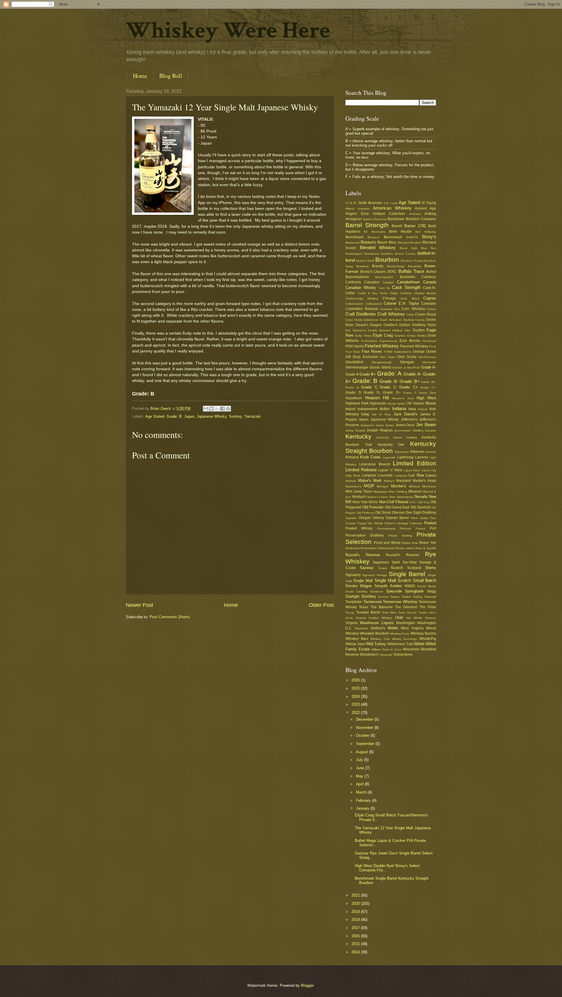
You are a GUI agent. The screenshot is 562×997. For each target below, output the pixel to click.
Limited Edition (414, 463)
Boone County (405, 253)
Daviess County (414, 319)
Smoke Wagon (358, 586)
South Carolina (356, 591)
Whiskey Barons (423, 633)
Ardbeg (430, 213)
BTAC (392, 271)
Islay (365, 414)
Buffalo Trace (411, 271)
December (365, 719)
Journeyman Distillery (409, 430)
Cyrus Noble (353, 319)
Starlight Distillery (360, 596)
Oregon (365, 518)
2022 (356, 712)
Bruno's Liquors (373, 271)
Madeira (350, 480)
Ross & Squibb (425, 548)
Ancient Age (425, 208)
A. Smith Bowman (368, 203)
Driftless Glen (401, 330)
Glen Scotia (407, 357)
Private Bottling (400, 535)
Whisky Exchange (404, 638)
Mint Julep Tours (358, 491)
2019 (356, 911)
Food (432, 346)
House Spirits (396, 403)
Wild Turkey (376, 644)
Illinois (430, 403)
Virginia (351, 623)
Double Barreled (379, 330)
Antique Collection (389, 213)
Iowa (412, 409)
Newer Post (139, 605)
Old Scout (383, 512)
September (366, 743)
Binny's (429, 236)
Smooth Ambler (388, 586)
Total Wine (389, 612)
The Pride (427, 607)
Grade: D (353, 392)
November (365, 727)
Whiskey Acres (399, 633)
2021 (356, 895)
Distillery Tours (424, 325)
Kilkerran (417, 451)
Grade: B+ (410, 381)
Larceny (421, 457)
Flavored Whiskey (414, 346)
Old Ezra (424, 502)
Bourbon (387, 259)
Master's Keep (424, 480)
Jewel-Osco (404, 425)
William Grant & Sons (386, 649)
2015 (356, 944)
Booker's (387, 253)
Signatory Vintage (374, 575)
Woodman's (369, 654)
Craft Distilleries (360, 313)
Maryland (403, 480)
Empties (400, 335)
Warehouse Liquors (376, 623)
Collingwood (373, 303)
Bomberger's (353, 253)
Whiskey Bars (356, 638)
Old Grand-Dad (397, 507)
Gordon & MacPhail (405, 367)
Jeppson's (367, 425)
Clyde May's (409, 298)
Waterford (361, 628)
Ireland (422, 409)
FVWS (388, 351)
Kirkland (352, 457)
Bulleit (431, 271)
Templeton (353, 602)
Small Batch (424, 580)
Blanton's (368, 242)
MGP (369, 485)
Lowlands (400, 475)
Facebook (429, 340)
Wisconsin (411, 649)
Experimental (388, 340)
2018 (356, 919)
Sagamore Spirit (386, 562)
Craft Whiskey (391, 313)
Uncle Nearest (355, 617)
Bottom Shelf (365, 260)
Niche (373, 502)
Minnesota (429, 486)
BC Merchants (374, 231)
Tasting (417, 596)
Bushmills (407, 277)
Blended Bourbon (410, 242)
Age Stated (154, 416)
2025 (356, 688)
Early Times (363, 335)
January (363, 808)
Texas (363, 607)
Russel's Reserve (362, 555)
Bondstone (371, 253)
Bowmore (362, 266)
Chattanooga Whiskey (361, 298)
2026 (356, 680)
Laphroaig (405, 457)
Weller (393, 628)
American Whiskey (392, 207)
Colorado (428, 303)
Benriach (374, 237)
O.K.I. (413, 502)
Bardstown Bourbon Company (412, 219)
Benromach (393, 237)
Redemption (369, 548)
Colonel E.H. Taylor (401, 303)
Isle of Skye (381, 414)
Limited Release (361, 469)
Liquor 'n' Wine (390, 470)
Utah (399, 617)
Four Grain (352, 351)
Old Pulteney (365, 512)
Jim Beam (426, 424)
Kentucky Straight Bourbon (390, 447)
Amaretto (364, 208)
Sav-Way (409, 562)
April (360, 784)
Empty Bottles (416, 335)
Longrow (369, 475)
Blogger (307, 985)
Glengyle (407, 362)
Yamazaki (252, 416)
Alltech (349, 208)
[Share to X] (217, 409)
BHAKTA (412, 237)
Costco (431, 309)
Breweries (414, 266)
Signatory (353, 575)
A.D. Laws (390, 203)
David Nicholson (391, 319)
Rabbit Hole (410, 542)
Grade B (352, 374)
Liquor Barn (412, 470)
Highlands (378, 403)
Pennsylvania (386, 528)
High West (426, 398)
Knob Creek (370, 457)
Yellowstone (402, 654)
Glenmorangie (356, 367)
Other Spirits (419, 518)
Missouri (415, 491)
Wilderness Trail (400, 644)
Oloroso (398, 512)
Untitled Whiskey (381, 617)
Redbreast (352, 548)
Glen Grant (387, 357)
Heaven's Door (403, 398)
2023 (356, 704)
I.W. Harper (415, 403)
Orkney (378, 518)
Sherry (430, 568)
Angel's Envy (357, 213)
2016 (356, 936)
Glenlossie (429, 362)
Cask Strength (406, 287)
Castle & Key (367, 293)
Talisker (406, 596)
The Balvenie (382, 607)
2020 (356, 903)
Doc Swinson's (355, 330)
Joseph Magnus (379, 430)
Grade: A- (412, 373)
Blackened (352, 242)
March (362, 792)
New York (360, 502)
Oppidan (351, 518)
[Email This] (206, 409)
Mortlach (359, 496)
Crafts (410, 314)
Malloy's (389, 480)
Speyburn (376, 591)
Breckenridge (396, 266)
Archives (415, 213)
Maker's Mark (370, 480)
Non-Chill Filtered (393, 502)
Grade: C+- (428, 387)
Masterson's (353, 486)
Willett (419, 644)
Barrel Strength (367, 225)
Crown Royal (425, 314)
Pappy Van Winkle (370, 523)
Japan (189, 416)
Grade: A (389, 373)
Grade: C (369, 387)
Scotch (397, 568)
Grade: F (410, 392)
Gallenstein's (402, 351)
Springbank (414, 591)
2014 (356, 952)
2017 (356, 928)
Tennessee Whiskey (400, 601)
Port (433, 528)
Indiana (399, 408)
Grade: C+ (408, 387)
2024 (356, 696)
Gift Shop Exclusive (361, 357)
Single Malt (363, 580)
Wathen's (378, 628)
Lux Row (416, 475)
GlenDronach (427, 357)
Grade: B (174, 416)
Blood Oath (409, 248)
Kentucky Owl (391, 444)
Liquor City (429, 470)
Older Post (321, 605)
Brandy (377, 266)
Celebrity (406, 293)
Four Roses (372, 351)
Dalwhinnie (371, 319)
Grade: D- (372, 392)
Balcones (380, 219)
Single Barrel (407, 574)
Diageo (376, 325)
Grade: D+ (392, 392)
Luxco (431, 475)
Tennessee (372, 601)
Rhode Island (405, 548)
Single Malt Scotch (392, 580)
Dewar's (362, 325)
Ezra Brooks (410, 340)
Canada (429, 282)
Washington (405, 623)
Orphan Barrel (397, 518)
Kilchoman (402, 451)
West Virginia (412, 628)
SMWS (409, 586)
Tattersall (430, 596)
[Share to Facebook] (222, 409)
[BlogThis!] (211, 409)
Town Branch (407, 612)
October (363, 735)
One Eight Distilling (420, 512)
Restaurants (386, 548)
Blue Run (428, 248)
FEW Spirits (354, 346)
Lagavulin (389, 457)
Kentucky (358, 436)
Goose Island (380, 367)
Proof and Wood (387, 542)
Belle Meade (400, 231)
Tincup (349, 612)
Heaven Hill (377, 397)
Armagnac (353, 219)
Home (140, 76)
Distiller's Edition (397, 325)
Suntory (235, 416)
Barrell (397, 226)
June (360, 768)
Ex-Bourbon (369, 340)
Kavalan (430, 430)
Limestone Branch (374, 464)
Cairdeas (429, 277)
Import (350, 409)
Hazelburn (353, 398)
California (353, 282)
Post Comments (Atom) (170, 617)
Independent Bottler (373, 409)
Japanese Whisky (212, 416)
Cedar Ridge (389, 293)
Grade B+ (367, 374)
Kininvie (431, 451)
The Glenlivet (406, 607)
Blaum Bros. (387, 242)
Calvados (371, 282)
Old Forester (373, 507)
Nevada (420, 496)
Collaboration (354, 303)
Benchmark (354, 237)
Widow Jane (355, 644)
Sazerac (367, 568)
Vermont (430, 617)
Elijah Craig (383, 335)
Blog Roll (170, 76)
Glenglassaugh (381, 362)
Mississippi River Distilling (390, 491)
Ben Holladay (425, 231)
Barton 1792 (415, 226)
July (360, 760)
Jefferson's (409, 419)
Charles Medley (425, 293)
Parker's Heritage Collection (404, 523)
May (360, 776)
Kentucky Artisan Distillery (396, 437)
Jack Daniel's (405, 414)
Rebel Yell (427, 542)
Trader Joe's (427, 612)
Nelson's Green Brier (381, 496)
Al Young (429, 203)
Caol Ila (384, 287)
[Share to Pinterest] (228, 409)
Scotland (414, 568)
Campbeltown (408, 282)
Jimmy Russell (355, 430)
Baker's (368, 219)
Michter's (398, 486)
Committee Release (361, 309)
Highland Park (357, 403)
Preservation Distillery (364, 535)
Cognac (429, 298)
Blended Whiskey (378, 247)
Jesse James (385, 425)
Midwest (414, 486)
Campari (388, 282)
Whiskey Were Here (228, 30)
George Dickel (424, 351)
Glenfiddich (354, 362)
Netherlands (405, 496)
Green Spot (427, 392)
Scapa (382, 568)
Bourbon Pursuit (412, 260)
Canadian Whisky (360, 287)
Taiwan (395, 596)
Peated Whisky (359, 528)
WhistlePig (427, 638)
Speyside (394, 591)
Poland (420, 528)
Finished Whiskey (382, 345)
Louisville (385, 475)
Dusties (419, 330)
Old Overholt (420, 507)
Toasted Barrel (368, 612)
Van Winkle (414, 617)
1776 (348, 203)
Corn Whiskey (413, 309)
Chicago (389, 298)
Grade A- (428, 367)
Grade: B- (388, 381)
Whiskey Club (380, 638)
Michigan (383, 486)
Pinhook (405, 528)
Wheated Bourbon (374, 633)
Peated (430, 523)
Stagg (431, 591)
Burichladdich (384, 277)
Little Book (352, 475)
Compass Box (390, 309)
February (364, 800)
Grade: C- (388, 387)
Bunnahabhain (357, 277)
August (362, 752)
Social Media (426, 586)
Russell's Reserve (402, 555)
